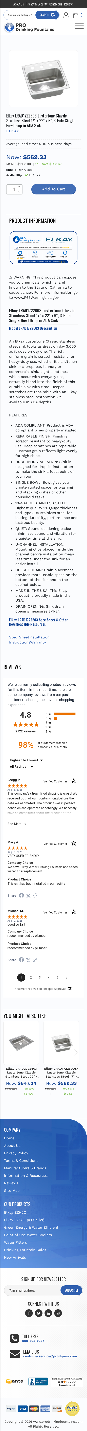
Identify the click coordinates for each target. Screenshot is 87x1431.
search (44, 15)
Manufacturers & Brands (25, 1168)
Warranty (38, 642)
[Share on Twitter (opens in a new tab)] (28, 895)
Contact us (55, 4)
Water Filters (15, 1242)
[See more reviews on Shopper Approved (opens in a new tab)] (35, 895)
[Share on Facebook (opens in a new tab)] (21, 895)
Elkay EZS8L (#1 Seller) (24, 1220)
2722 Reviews (29, 731)
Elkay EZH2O (15, 1212)
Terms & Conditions (21, 1160)
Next (75, 1052)
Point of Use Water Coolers (28, 1235)
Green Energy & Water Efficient (31, 1227)
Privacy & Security (36, 4)
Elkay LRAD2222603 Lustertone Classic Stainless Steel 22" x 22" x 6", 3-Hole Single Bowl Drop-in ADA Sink (21, 1073)
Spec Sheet (19, 637)
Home (9, 1138)
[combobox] (31, 15)
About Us (18, 4)
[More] (79, 24)
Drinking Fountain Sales (25, 1250)
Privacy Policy (16, 1153)
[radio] (63, 714)
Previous (8, 1052)
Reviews (69, 4)
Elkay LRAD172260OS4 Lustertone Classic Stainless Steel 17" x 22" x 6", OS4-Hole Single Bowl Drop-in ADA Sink (61, 1073)
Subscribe (71, 1290)
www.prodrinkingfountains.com (58, 1422)
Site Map (12, 1190)
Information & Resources (26, 1175)
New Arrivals (15, 1257)
